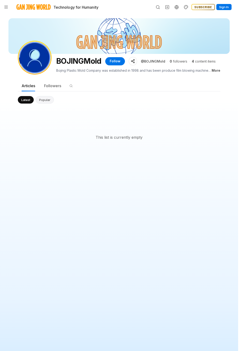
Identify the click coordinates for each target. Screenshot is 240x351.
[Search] (158, 7)
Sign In (224, 7)
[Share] (133, 61)
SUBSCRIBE (203, 7)
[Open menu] (6, 7)
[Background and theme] (186, 7)
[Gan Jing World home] (33, 7)
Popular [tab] (44, 100)
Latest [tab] (25, 100)
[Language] (177, 7)
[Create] (167, 7)
